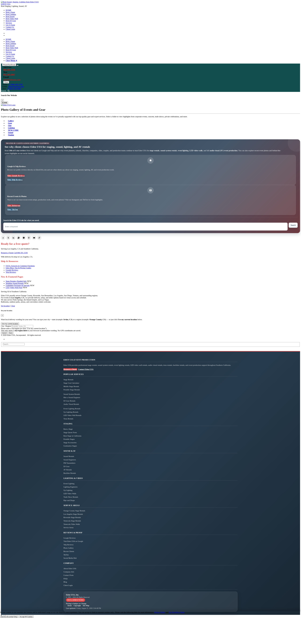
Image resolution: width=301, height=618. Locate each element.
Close (6, 82)
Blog (65, 582)
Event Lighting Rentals (71, 409)
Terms (69, 605)
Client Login (10, 29)
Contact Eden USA (85, 369)
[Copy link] (39, 238)
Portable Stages (69, 439)
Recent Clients (68, 551)
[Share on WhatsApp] (18, 238)
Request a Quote (7, 253)
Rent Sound (10, 17)
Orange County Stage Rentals (74, 511)
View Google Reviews (16, 176)
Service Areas (68, 527)
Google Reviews (12, 270)
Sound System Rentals (71, 394)
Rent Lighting (11, 14)
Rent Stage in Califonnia (72, 436)
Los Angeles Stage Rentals (73, 514)
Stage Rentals (68, 380)
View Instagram (13, 206)
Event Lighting (68, 484)
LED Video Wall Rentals (72, 415)
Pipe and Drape (69, 500)
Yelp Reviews (11, 272)
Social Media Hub (70, 558)
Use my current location (10, 324)
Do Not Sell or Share (176, 612)
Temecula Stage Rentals (72, 521)
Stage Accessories (70, 443)
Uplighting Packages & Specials (18, 285)
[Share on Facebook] (3, 238)
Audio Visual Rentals (71, 404)
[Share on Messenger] (24, 238)
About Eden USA (69, 568)
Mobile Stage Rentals (71, 386)
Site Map (86, 605)
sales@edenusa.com (11, 79)
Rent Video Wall (12, 19)
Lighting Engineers (70, 487)
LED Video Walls (69, 494)
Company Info (68, 572)
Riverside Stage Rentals (72, 517)
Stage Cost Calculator (71, 383)
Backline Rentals (69, 473)
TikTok (66, 555)
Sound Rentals (68, 456)
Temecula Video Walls (71, 524)
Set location (5, 306)
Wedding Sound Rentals (15, 283)
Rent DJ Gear (11, 21)
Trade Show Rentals (70, 497)
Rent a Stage (10, 12)
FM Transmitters (69, 463)
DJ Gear (66, 466)
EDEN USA (5, 4)
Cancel (4, 333)
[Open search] (8, 91)
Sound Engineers (69, 460)
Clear (13, 306)
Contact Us (10, 27)
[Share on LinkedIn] (13, 238)
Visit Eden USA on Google (73, 541)
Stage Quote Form (70, 432)
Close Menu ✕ (11, 61)
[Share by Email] (34, 238)
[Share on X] (8, 238)
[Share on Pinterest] (29, 238)
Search (293, 225)
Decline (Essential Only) (9, 617)
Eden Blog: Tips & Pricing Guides (18, 268)
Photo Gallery (68, 548)
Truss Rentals (68, 419)
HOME (8, 10)
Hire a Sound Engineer (71, 397)
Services (9, 23)
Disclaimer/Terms (75, 600)
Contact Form (68, 575)
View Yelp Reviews (15, 180)
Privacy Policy (159, 612)
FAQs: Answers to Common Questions (20, 266)
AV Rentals (67, 470)
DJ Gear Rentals (69, 401)
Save (10, 333)
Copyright (77, 605)
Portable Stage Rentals (71, 390)
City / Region (6, 326)
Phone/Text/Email (9, 65)
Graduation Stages (70, 446)
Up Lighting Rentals (70, 412)
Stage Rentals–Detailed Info (16, 281)
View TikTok (12, 210)
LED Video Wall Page (14, 288)
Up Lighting (67, 490)
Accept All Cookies (26, 617)
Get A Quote (10, 25)
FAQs (65, 579)
